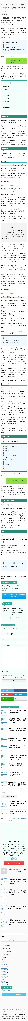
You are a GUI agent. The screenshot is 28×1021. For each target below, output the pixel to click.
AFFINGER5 (18, 1019)
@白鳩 (9, 24)
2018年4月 (3, 978)
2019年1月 (3, 964)
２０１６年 (6, 98)
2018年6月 (3, 974)
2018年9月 (3, 969)
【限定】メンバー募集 (20, 1011)
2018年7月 (3, 973)
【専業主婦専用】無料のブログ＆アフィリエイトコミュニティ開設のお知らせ (17, 881)
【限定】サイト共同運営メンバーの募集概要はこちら (14, 595)
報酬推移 (6, 89)
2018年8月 (3, 971)
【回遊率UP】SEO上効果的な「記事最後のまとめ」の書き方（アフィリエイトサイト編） (17, 757)
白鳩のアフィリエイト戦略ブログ (14, 8)
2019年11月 (3, 959)
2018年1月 (3, 982)
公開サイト (11, 1009)
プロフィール (4, 792)
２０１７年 (6, 101)
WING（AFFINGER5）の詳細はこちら (13, 994)
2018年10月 (4, 968)
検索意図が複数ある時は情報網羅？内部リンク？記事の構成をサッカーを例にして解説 (17, 784)
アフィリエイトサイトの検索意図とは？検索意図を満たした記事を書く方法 (17, 730)
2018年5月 (3, 976)
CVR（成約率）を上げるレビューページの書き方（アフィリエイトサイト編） (17, 774)
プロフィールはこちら (14, 863)
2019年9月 (3, 963)
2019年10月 (4, 961)
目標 (5, 110)
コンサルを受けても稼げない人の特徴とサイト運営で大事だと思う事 (17, 908)
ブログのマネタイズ (10, 1011)
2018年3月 (3, 979)
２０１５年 (6, 95)
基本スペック (7, 86)
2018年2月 (3, 981)
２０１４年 (6, 91)
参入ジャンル (7, 105)
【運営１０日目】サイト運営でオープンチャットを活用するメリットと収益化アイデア (17, 892)
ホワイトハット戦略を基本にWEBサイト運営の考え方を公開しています (14, 1016)
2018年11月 (3, 966)
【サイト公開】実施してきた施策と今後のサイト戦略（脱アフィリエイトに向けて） (17, 720)
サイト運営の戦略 (7, 107)
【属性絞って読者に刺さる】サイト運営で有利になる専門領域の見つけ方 (17, 922)
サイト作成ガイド (18, 1009)
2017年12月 (4, 984)
